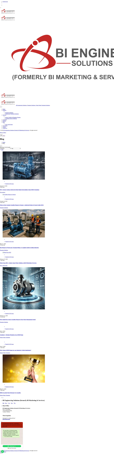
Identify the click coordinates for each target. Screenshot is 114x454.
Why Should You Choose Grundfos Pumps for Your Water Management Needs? (18, 319)
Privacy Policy (3, 132)
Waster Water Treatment (5, 337)
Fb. (3, 403)
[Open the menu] (0, 7)
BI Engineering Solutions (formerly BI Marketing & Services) (16, 130)
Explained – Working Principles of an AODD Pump (11, 334)
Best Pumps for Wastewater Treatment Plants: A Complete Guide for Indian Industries (19, 247)
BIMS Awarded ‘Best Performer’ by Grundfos (10, 392)
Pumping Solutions (4, 207)
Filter (2, 149)
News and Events (3, 265)
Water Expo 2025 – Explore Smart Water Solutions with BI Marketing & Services (18, 262)
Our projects (2, 192)
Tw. (6, 403)
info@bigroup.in (6, 419)
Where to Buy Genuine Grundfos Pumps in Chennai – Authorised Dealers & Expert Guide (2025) (22, 205)
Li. (9, 403)
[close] (1, 106)
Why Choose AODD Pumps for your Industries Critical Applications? (15, 350)
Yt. (14, 403)
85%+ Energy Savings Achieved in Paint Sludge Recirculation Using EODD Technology (19, 189)
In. (12, 403)
